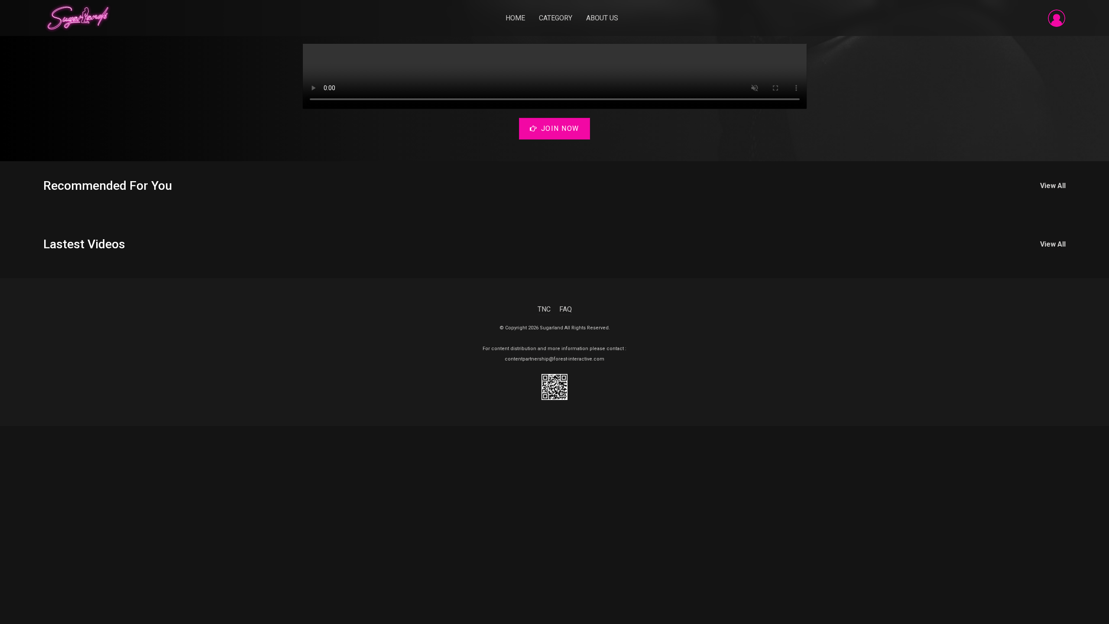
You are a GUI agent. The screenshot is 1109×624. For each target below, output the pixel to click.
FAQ (565, 309)
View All (1053, 186)
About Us (602, 18)
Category (555, 18)
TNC (544, 309)
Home (515, 18)
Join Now (560, 128)
